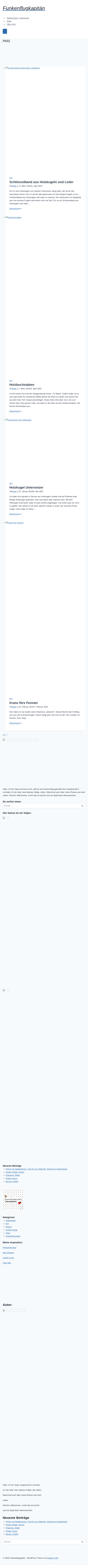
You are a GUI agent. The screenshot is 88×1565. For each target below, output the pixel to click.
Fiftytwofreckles (9, 1248)
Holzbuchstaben (21, 384)
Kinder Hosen (11, 1178)
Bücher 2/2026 (12, 1182)
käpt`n (15, 186)
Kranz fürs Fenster (23, 703)
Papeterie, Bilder (13, 1175)
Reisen (9, 1227)
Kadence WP (52, 1558)
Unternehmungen (13, 1236)
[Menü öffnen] (5, 31)
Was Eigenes (8, 1253)
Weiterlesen (15, 209)
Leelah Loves (8, 1258)
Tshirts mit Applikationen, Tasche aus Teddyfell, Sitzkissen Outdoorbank (36, 1169)
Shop (9, 21)
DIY (11, 178)
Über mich (11, 24)
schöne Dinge (11, 1230)
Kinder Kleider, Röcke (15, 1172)
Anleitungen (11, 1220)
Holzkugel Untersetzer (26, 487)
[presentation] (45, 120)
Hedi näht (7, 1263)
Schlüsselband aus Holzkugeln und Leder (41, 182)
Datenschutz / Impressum (18, 18)
